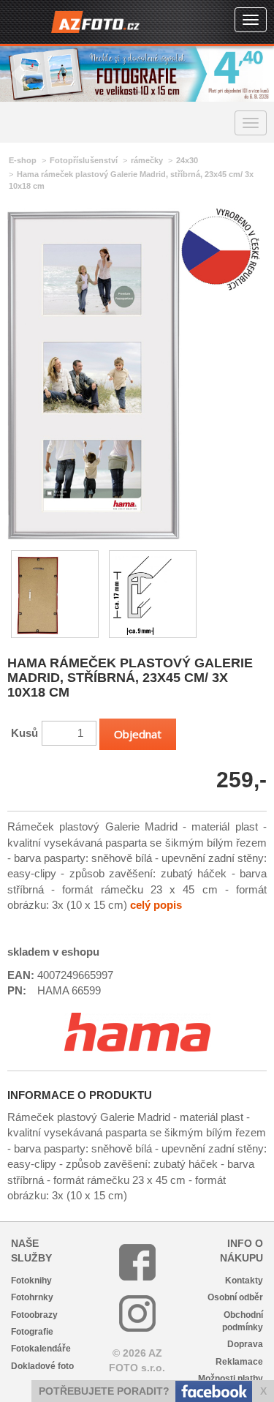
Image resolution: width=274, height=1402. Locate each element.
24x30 (187, 160)
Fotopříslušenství (84, 160)
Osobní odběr (235, 1297)
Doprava (245, 1344)
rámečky (147, 160)
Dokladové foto (42, 1366)
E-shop (23, 160)
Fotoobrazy (34, 1315)
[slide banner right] (255, 74)
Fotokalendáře (41, 1348)
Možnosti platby (230, 1378)
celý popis (156, 905)
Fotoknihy (31, 1280)
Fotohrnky (32, 1297)
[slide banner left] (18, 74)
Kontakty (244, 1280)
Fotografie (32, 1332)
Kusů (24, 733)
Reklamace (239, 1362)
